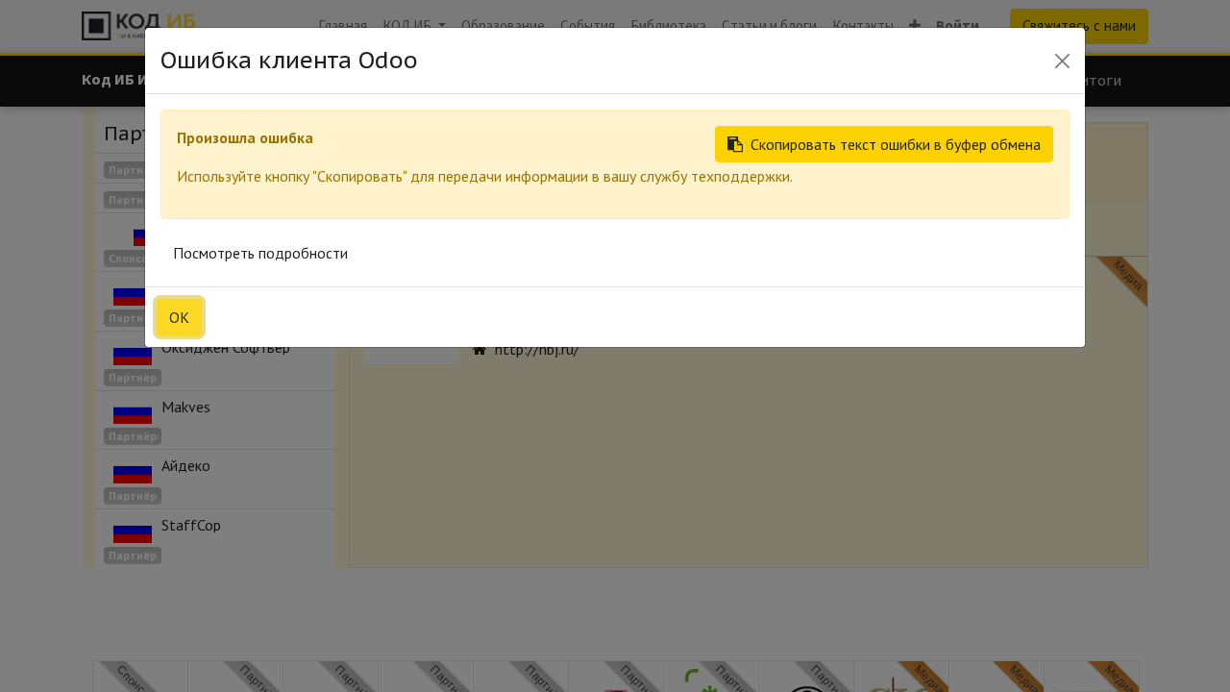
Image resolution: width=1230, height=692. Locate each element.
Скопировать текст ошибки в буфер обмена (895, 144)
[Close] (1062, 61)
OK (179, 317)
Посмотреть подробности (260, 252)
